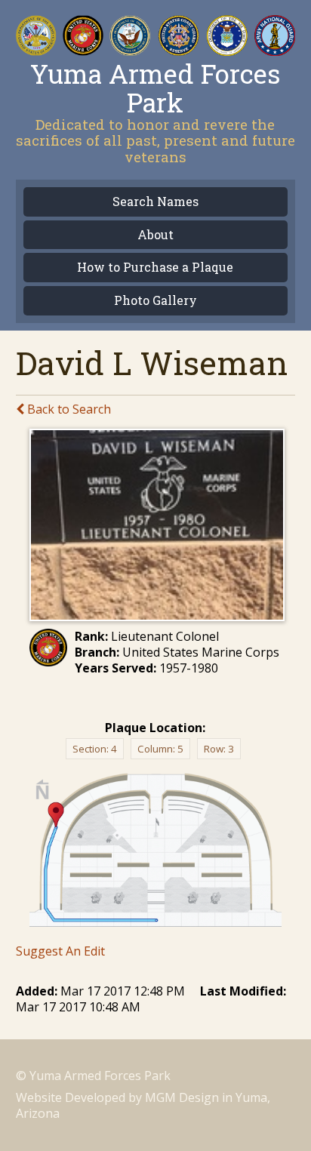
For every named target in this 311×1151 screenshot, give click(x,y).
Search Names (155, 202)
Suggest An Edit (60, 951)
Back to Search (67, 409)
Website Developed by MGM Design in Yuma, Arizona (143, 1105)
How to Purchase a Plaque (155, 267)
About (155, 235)
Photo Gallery (155, 301)
